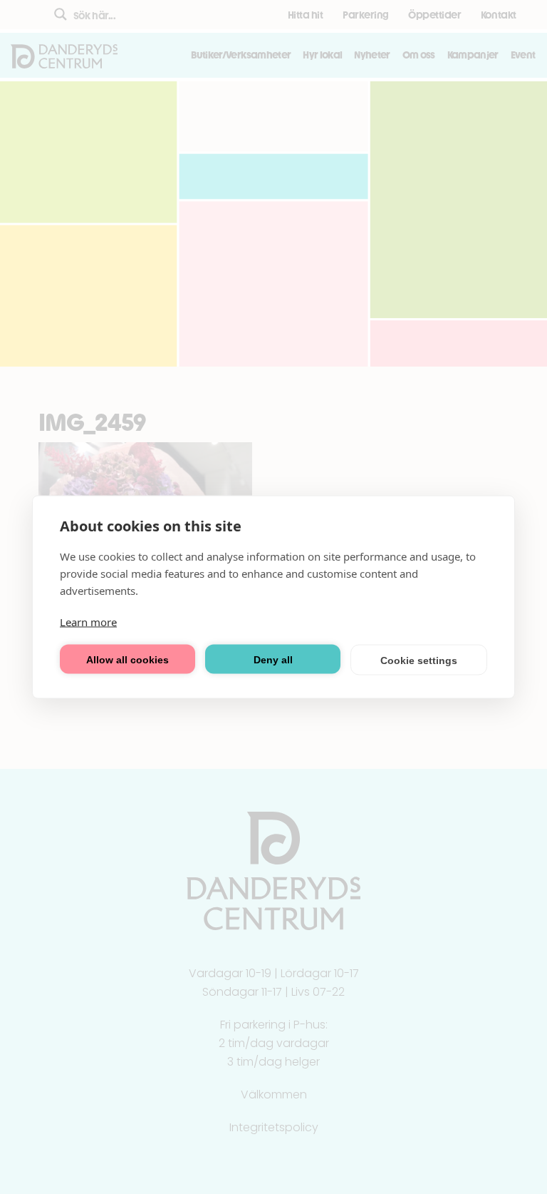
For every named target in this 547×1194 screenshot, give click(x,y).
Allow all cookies (127, 659)
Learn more (88, 622)
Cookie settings (418, 659)
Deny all (273, 659)
